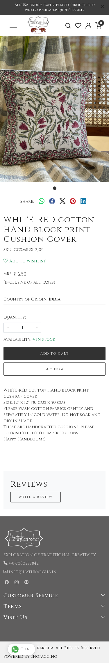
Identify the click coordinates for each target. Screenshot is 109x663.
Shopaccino (44, 656)
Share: (27, 201)
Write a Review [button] (36, 497)
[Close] (102, 6)
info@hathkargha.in (32, 572)
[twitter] (62, 201)
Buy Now (54, 369)
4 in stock (44, 339)
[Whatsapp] (41, 201)
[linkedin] (83, 201)
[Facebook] (6, 582)
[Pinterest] (26, 582)
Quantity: (14, 317)
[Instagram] (16, 582)
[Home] (38, 33)
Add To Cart (54, 353)
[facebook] (52, 201)
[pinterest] (73, 201)
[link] (68, 25)
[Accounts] (88, 25)
